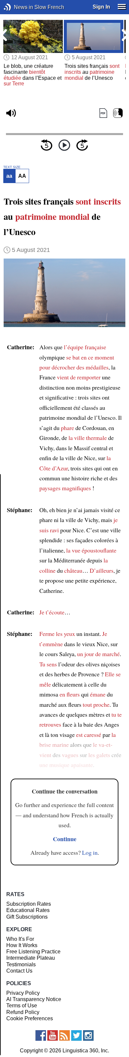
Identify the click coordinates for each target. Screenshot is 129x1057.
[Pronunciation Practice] (118, 113)
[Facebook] (40, 1035)
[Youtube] (52, 1035)
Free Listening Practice (33, 951)
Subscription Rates (28, 904)
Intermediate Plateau (30, 958)
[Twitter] (76, 1035)
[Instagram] (88, 1035)
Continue (64, 839)
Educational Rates (28, 910)
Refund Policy (22, 1012)
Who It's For (20, 939)
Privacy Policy (23, 993)
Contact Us (19, 971)
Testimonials (21, 964)
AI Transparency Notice (33, 999)
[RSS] (64, 1035)
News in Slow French (17, 7)
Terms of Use (21, 1005)
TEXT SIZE (12, 167)
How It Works (21, 945)
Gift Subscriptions (27, 917)
